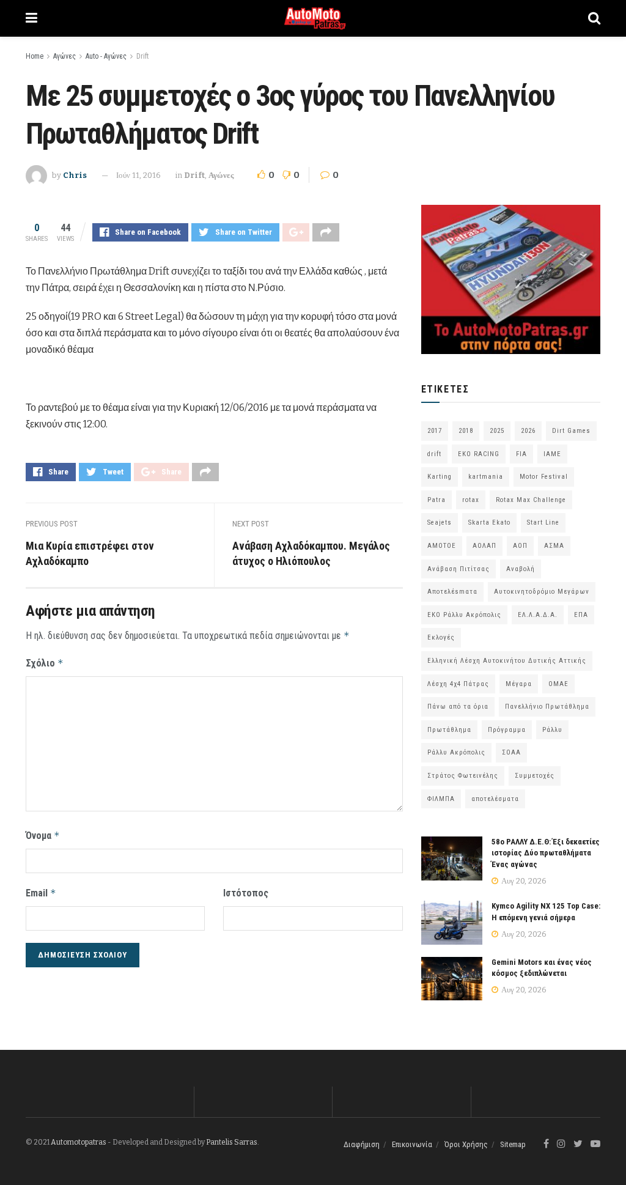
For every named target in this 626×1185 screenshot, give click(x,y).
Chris (75, 175)
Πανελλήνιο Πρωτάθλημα (547, 707)
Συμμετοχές (534, 776)
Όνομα (43, 835)
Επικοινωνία (412, 1144)
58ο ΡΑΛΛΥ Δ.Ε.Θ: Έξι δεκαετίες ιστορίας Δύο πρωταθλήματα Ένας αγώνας (546, 852)
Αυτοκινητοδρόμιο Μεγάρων (541, 592)
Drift (142, 56)
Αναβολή (520, 569)
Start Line (543, 522)
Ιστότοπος (245, 893)
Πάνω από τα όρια (457, 707)
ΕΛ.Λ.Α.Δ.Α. (538, 615)
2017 (434, 431)
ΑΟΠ (520, 546)
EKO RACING (478, 454)
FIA (521, 454)
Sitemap (513, 1144)
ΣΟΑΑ (511, 752)
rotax (470, 500)
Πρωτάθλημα (449, 730)
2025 (497, 431)
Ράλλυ (552, 730)
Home (34, 56)
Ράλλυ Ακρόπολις (456, 752)
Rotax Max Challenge (531, 500)
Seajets (439, 522)
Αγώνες (64, 56)
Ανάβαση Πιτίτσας (458, 569)
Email (41, 893)
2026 (528, 431)
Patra (436, 500)
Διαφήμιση (362, 1144)
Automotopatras (78, 1142)
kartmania (485, 477)
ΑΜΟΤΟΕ (441, 546)
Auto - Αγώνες (106, 56)
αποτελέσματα (495, 799)
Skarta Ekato (489, 522)
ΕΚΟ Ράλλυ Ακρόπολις (464, 615)
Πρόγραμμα (507, 730)
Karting (439, 477)
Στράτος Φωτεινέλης (462, 776)
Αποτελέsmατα (452, 592)
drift (434, 454)
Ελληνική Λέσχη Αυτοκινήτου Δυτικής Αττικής (506, 661)
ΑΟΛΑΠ (484, 546)
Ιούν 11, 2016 (138, 175)
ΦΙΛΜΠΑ (441, 799)
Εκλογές (441, 637)
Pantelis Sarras (231, 1142)
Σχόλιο (45, 663)
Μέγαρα (519, 684)
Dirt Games (571, 431)
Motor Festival (544, 477)
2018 (465, 431)
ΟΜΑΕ (558, 684)
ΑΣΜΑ (554, 546)
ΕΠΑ (581, 615)
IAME (552, 454)
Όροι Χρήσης (466, 1144)
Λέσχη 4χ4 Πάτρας (458, 684)
